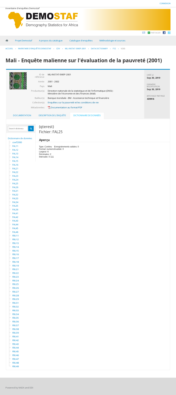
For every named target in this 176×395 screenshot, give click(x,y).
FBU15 (15, 250)
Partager (156, 32)
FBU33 (15, 310)
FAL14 (15, 157)
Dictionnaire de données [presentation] (87, 115)
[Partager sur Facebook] (164, 33)
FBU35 (15, 317)
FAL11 (15, 146)
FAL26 (15, 187)
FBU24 (15, 280)
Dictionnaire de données (20, 138)
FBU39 (15, 332)
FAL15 (15, 161)
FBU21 (15, 269)
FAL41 (15, 213)
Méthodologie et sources (112, 40)
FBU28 (15, 295)
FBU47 (15, 359)
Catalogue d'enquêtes (81, 40)
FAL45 (15, 228)
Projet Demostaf (23, 40)
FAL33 (15, 198)
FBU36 (15, 321)
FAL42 (15, 217)
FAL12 (15, 149)
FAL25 (15, 183)
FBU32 (15, 306)
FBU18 (15, 261)
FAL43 (15, 220)
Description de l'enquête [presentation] (52, 115)
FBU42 (15, 340)
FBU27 (15, 291)
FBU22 (15, 273)
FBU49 (15, 366)
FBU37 (15, 325)
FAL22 (15, 172)
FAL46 (15, 232)
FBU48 (15, 362)
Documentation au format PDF (66, 107)
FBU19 (15, 265)
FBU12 (15, 239)
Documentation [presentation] (22, 115)
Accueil (9, 48)
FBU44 (15, 347)
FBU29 (15, 299)
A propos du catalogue (51, 40)
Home (7, 40)
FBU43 (15, 344)
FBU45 (15, 351)
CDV (58, 48)
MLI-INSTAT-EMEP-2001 (75, 48)
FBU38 (15, 329)
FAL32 (15, 194)
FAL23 (15, 176)
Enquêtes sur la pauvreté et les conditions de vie (73, 102)
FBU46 (15, 355)
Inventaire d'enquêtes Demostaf (34, 48)
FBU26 (15, 288)
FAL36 (15, 209)
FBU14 (15, 247)
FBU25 (15, 284)
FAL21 (15, 168)
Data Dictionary (99, 48)
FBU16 (15, 254)
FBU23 (15, 276)
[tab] (22, 115)
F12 (114, 48)
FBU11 (15, 235)
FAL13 (15, 153)
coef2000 (17, 142)
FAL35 (15, 205)
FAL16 (15, 164)
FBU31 (15, 302)
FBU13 (15, 243)
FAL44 (15, 224)
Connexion (165, 3)
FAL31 (15, 190)
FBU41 (15, 336)
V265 (123, 48)
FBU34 (15, 314)
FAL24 (15, 179)
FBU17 (15, 258)
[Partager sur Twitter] (169, 33)
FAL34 (15, 202)
